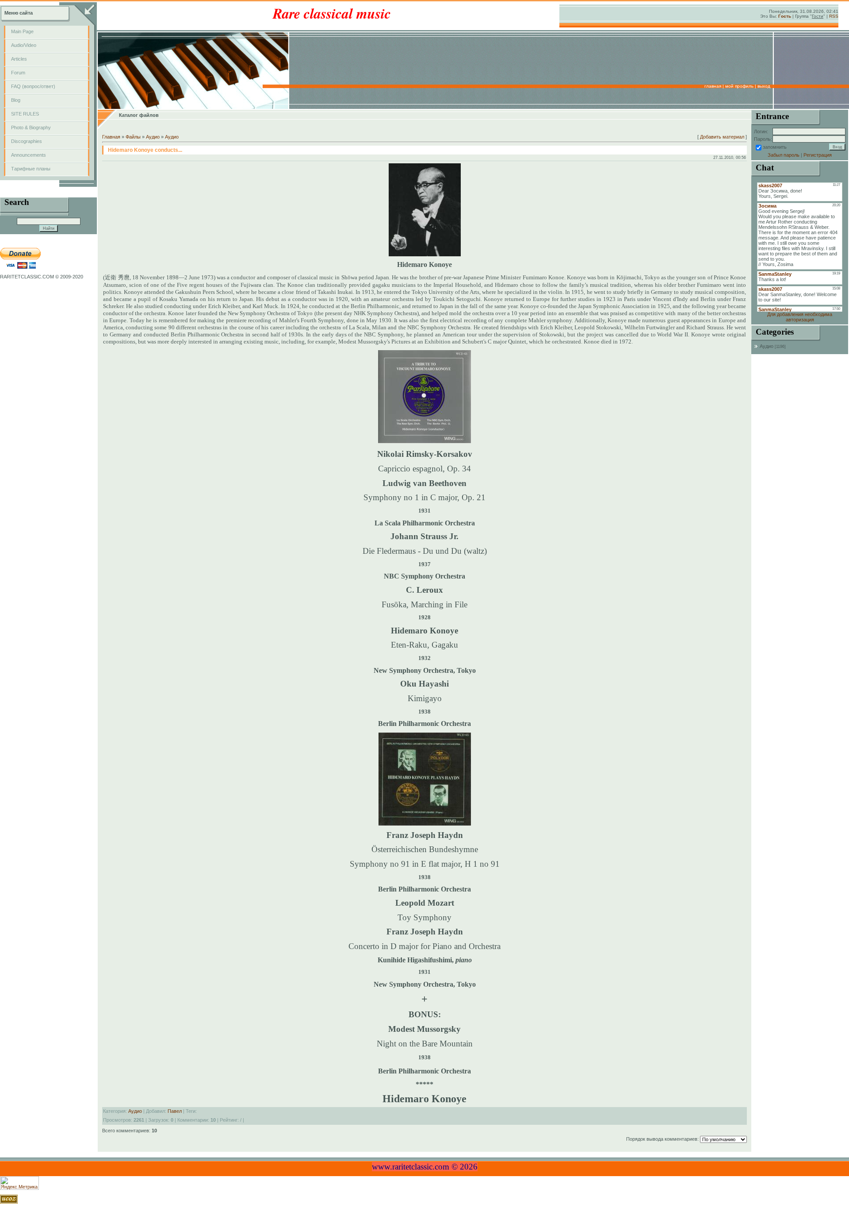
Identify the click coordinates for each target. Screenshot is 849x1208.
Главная (712, 86)
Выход (763, 86)
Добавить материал (722, 136)
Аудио (153, 136)
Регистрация (817, 155)
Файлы (133, 136)
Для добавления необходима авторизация (799, 317)
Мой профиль (739, 86)
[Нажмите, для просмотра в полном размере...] (425, 254)
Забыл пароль (783, 155)
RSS (833, 16)
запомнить (775, 147)
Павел (175, 1111)
